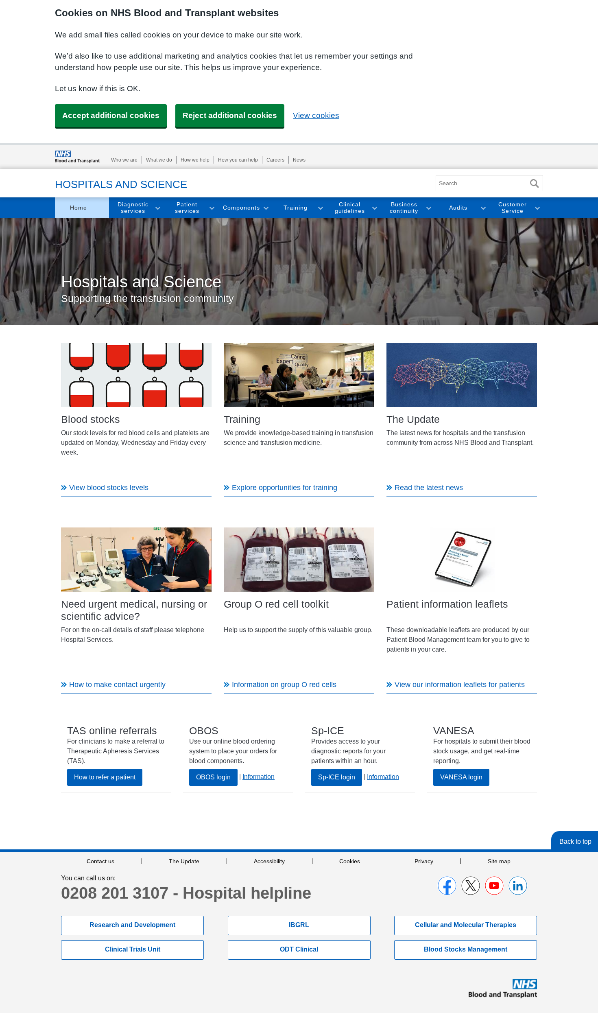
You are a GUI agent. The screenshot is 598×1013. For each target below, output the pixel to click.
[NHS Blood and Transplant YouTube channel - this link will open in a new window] (494, 885)
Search (534, 183)
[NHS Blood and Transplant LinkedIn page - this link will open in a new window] (518, 885)
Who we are (124, 160)
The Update (184, 861)
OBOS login (213, 777)
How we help (195, 160)
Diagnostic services (133, 207)
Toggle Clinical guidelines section (374, 207)
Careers (275, 160)
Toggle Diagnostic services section (157, 207)
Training (296, 207)
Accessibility (269, 861)
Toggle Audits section (483, 207)
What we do (159, 160)
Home (78, 207)
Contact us (100, 861)
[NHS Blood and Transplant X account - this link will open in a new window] (470, 885)
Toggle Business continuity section (428, 207)
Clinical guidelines (350, 207)
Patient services (187, 207)
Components (241, 207)
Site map (499, 861)
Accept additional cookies (110, 115)
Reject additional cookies (230, 115)
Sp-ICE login (336, 777)
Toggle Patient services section (211, 207)
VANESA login (461, 777)
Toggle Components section (266, 207)
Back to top (575, 841)
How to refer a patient (104, 777)
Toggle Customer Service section (537, 207)
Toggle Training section (320, 207)
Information (258, 776)
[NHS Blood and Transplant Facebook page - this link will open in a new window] (447, 885)
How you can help (238, 160)
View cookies (316, 115)
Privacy (424, 861)
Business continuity (404, 207)
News (299, 160)
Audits (458, 207)
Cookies (349, 861)
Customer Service (512, 207)
